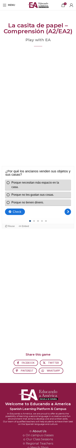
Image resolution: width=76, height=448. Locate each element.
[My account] (71, 5)
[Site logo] (38, 4)
